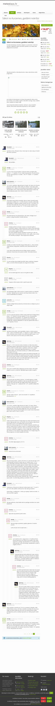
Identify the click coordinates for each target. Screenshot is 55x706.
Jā (49, 698)
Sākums (6, 12)
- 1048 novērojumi (18, 147)
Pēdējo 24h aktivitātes (33, 684)
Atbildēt (4, 151)
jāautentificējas (27, 638)
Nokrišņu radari (32, 680)
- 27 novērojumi (16, 211)
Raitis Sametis (10, 181)
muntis (8, 390)
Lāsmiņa (11, 223)
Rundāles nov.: (47, 63)
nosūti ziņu (49, 680)
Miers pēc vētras (45, 42)
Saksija (25, 39)
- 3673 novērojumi (18, 196)
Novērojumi (27, 12)
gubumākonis (10, 287)
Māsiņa (8, 241)
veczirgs (48, 44)
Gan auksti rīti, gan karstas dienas (46, 77)
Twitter (41, 689)
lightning (9, 196)
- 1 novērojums (19, 181)
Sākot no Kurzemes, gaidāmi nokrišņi (20, 42)
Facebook (44, 689)
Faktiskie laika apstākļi (33, 682)
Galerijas (19, 12)
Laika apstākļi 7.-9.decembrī (8, 130)
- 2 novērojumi (17, 300)
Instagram (46, 689)
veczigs (8, 167)
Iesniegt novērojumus (47, 25)
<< (24, 633)
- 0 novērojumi (20, 167)
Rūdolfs (10, 278)
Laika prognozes (49, 21)
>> (38, 633)
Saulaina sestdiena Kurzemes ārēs (34, 130)
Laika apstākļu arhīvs (33, 685)
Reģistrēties (42, 12)
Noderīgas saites (32, 687)
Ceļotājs (31, 134)
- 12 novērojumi (18, 278)
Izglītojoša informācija (46, 87)
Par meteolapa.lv (45, 89)
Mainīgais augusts (45, 74)
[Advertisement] (36, 5)
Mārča (48, 52)
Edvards (9, 257)
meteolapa (6, 134)
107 (21, 39)
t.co (15, 396)
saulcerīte (9, 300)
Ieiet (6, 15)
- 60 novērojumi (16, 257)
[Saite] (8, 124)
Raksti (12, 12)
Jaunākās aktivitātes (44, 39)
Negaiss (11, 268)
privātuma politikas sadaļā (36, 704)
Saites (34, 12)
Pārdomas (44, 91)
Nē (43, 698)
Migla (48, 57)
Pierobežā (9, 147)
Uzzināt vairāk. (33, 694)
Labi (51, 693)
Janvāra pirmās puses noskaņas (21, 130)
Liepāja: (45, 51)
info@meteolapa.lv (46, 684)
